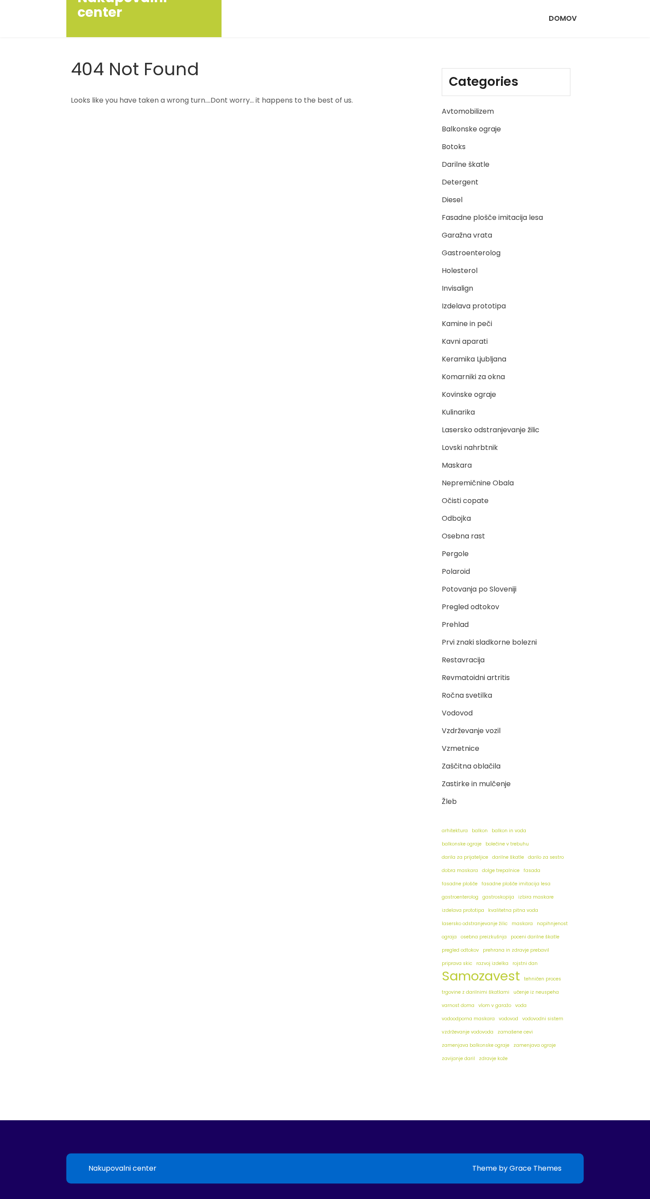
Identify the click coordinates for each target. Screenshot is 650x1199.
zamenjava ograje (534, 1045)
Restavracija (463, 660)
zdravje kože (493, 1058)
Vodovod (457, 713)
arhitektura (455, 830)
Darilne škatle (465, 164)
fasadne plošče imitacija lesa (516, 883)
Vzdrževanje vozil (471, 731)
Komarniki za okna (473, 377)
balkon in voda (509, 830)
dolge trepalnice (501, 870)
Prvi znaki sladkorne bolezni (489, 642)
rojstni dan (525, 963)
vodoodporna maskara (468, 1018)
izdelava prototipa (463, 910)
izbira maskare (536, 897)
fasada (532, 870)
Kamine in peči (467, 324)
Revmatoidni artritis (476, 678)
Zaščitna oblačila (471, 766)
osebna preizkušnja (484, 937)
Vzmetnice (460, 748)
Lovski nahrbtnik (470, 447)
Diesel (452, 200)
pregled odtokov (460, 950)
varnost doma (458, 1005)
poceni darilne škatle (535, 937)
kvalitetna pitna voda (513, 910)
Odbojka (456, 518)
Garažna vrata (467, 235)
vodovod (508, 1018)
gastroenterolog (460, 897)
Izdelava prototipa (474, 306)
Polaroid (456, 571)
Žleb (449, 801)
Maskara (457, 465)
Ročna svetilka (467, 695)
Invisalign (457, 288)
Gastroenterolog (471, 253)
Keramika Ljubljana (474, 359)
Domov (563, 18)
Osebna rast (463, 536)
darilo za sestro (546, 857)
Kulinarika (458, 412)
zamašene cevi (515, 1032)
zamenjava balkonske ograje (475, 1045)
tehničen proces (542, 979)
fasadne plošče (460, 883)
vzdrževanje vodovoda (467, 1032)
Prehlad (455, 624)
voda (521, 1005)
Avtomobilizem (468, 111)
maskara (522, 923)
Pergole (455, 554)
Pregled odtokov (470, 607)
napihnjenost (552, 923)
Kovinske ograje (469, 394)
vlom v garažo (494, 1005)
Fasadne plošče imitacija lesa (492, 217)
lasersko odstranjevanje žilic (475, 923)
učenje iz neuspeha (536, 992)
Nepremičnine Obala (478, 483)
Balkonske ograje (471, 129)
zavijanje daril (458, 1058)
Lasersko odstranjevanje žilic (490, 430)
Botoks (454, 147)
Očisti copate (465, 501)
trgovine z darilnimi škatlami (475, 992)
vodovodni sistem (542, 1018)
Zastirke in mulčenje (476, 784)
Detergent (460, 182)
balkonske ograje (462, 844)
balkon (480, 830)
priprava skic (457, 963)
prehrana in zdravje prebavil (516, 950)
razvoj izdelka (492, 963)
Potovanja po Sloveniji (479, 589)
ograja (449, 937)
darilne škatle (508, 857)
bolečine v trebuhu (507, 844)
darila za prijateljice (465, 857)
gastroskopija (498, 897)
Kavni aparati (465, 341)
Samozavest (481, 976)
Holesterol (460, 270)
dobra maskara (460, 870)
